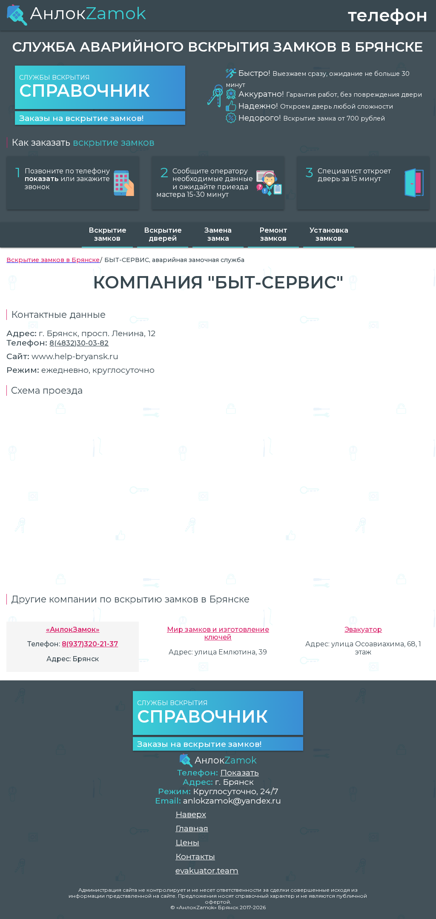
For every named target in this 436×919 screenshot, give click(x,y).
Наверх (190, 814)
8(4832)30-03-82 (79, 343)
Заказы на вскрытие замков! (81, 118)
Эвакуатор (363, 629)
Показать (239, 772)
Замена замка (218, 234)
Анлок (88, 13)
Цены (187, 842)
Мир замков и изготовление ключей (218, 633)
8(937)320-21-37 (90, 644)
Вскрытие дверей (163, 234)
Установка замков (329, 234)
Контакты (195, 856)
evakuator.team (206, 871)
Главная (191, 828)
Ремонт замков (273, 234)
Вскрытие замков (107, 234)
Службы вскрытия (84, 87)
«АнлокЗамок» (73, 629)
